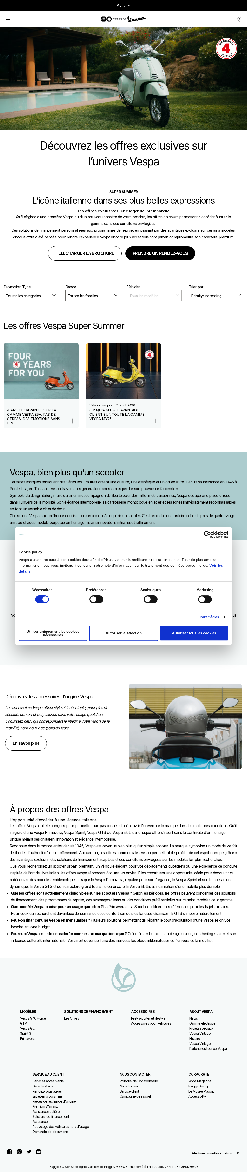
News (193, 1018)
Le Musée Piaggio (201, 1091)
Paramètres (209, 617)
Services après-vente (48, 1081)
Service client (129, 1091)
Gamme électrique (202, 1023)
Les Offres (71, 1018)
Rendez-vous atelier (47, 1091)
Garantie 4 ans (43, 1086)
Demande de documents (51, 1132)
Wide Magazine (199, 1081)
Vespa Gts (27, 1028)
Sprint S (25, 1033)
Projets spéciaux (201, 1028)
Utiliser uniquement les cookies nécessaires (53, 633)
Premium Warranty (46, 1106)
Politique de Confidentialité (139, 1081)
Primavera (27, 1038)
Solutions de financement (51, 1116)
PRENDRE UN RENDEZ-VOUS (160, 253)
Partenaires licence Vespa (208, 1049)
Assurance (40, 1121)
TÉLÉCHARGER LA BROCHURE (84, 253)
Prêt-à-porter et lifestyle (148, 1018)
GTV (23, 1023)
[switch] (96, 599)
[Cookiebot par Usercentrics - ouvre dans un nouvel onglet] (207, 534)
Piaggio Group (198, 1086)
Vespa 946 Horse (33, 1018)
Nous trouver (129, 1086)
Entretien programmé (48, 1096)
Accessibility (197, 1096)
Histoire (194, 1038)
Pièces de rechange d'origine (54, 1101)
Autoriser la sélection (124, 633)
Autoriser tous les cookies (194, 633)
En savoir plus (26, 743)
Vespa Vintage (200, 1033)
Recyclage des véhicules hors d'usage (61, 1127)
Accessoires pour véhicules (151, 1023)
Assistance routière (46, 1111)
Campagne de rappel (135, 1096)
